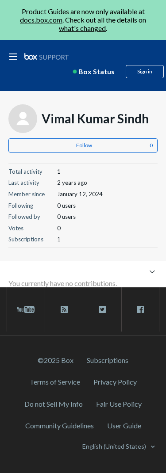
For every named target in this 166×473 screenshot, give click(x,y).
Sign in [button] (144, 71)
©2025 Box (55, 360)
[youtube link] (26, 309)
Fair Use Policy (119, 404)
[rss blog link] (64, 309)
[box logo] (46, 56)
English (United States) (114, 446)
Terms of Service (55, 382)
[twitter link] (102, 309)
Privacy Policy (115, 382)
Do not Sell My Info (53, 404)
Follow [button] (84, 145)
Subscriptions (107, 360)
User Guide (124, 425)
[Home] (46, 57)
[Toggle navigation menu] (152, 271)
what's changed (82, 28)
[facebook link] (140, 309)
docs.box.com (41, 19)
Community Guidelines (59, 425)
